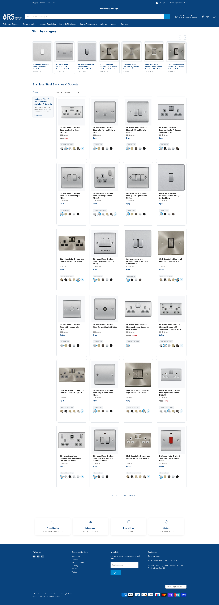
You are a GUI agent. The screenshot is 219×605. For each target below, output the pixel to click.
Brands (113, 24)
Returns (74, 569)
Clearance (124, 24)
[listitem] (61, 148)
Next (131, 495)
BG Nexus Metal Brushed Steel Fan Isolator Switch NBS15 (103, 261)
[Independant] (90, 526)
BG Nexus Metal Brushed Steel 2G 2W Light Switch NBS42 (136, 130)
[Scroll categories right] (185, 37)
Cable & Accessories (88, 24)
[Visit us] (166, 526)
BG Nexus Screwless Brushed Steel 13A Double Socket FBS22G (170, 130)
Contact (42, 3)
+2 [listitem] (82, 148)
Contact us (76, 556)
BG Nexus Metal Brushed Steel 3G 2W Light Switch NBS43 (136, 195)
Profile (54, 3)
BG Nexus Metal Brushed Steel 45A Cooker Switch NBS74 (169, 458)
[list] (109, 58)
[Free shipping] (53, 526)
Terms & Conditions (51, 594)
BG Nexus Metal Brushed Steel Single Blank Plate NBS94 (103, 392)
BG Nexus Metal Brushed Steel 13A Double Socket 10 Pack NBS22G (137, 327)
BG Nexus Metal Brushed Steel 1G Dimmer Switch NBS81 (70, 327)
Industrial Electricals (47, 24)
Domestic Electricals (67, 24)
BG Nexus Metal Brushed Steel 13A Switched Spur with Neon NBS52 (103, 458)
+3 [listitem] (82, 279)
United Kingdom (177, 3)
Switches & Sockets (10, 24)
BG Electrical (64, 135)
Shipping (35, 3)
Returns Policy (37, 594)
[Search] (167, 16)
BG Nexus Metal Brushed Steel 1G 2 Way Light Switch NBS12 (104, 130)
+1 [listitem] (115, 214)
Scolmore (63, 266)
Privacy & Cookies (67, 594)
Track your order (78, 562)
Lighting (103, 24)
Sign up (115, 572)
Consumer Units (29, 24)
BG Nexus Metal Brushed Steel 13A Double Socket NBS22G (70, 130)
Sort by (59, 92)
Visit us (74, 572)
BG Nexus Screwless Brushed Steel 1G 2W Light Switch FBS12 (170, 195)
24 (125, 495)
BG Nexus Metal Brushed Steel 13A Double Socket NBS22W (169, 392)
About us (75, 559)
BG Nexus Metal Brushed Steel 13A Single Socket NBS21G (103, 195)
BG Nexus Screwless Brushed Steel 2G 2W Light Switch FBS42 (137, 261)
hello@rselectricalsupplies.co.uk (165, 560)
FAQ (49, 3)
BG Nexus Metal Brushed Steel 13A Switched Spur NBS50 (70, 195)
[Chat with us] (128, 526)
